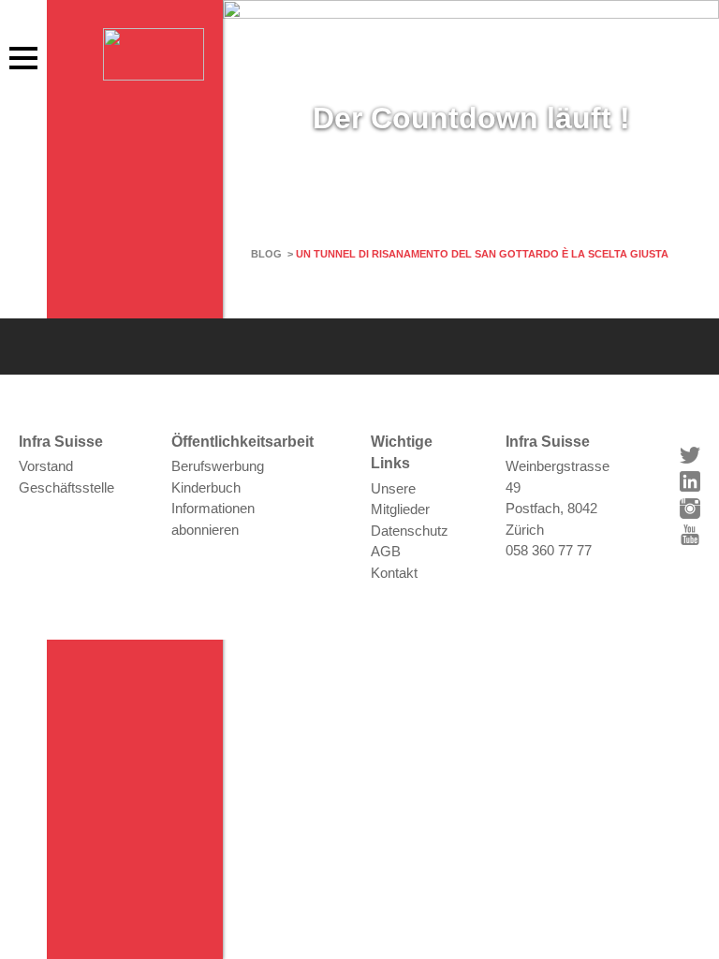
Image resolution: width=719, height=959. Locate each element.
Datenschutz (409, 531)
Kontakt (394, 573)
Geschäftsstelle (66, 487)
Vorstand (46, 466)
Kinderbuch (206, 487)
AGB (386, 551)
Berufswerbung (217, 466)
